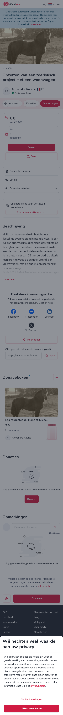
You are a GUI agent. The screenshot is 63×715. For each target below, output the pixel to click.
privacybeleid (38, 686)
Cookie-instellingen (31, 699)
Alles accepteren (31, 708)
